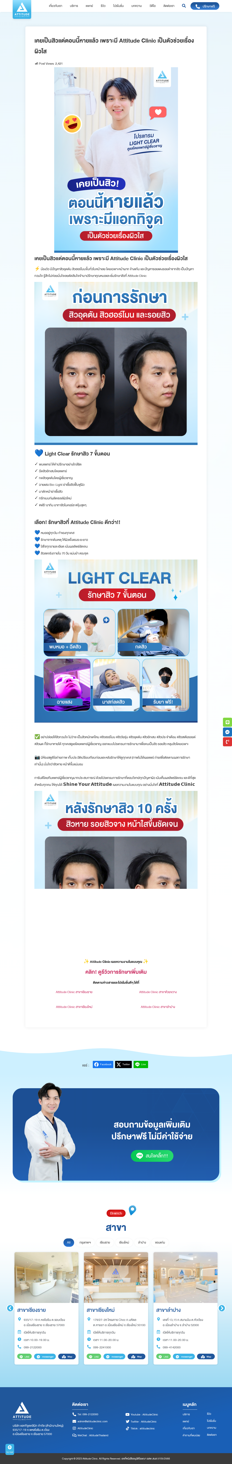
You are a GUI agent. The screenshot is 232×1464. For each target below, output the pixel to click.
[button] (184, 6)
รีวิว (103, 6)
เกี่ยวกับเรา (55, 6)
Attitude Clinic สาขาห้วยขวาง (158, 992)
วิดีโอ (153, 6)
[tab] (68, 1242)
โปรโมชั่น (118, 6)
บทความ (136, 6)
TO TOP (9, 1452)
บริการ (74, 6)
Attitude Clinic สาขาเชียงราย (74, 992)
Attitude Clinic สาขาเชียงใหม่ (74, 1006)
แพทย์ (89, 6)
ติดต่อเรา (168, 6)
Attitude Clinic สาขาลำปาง (158, 1006)
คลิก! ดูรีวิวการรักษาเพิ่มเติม (116, 972)
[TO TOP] (10, 1447)
